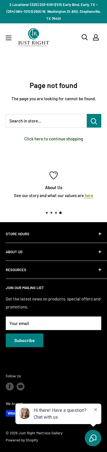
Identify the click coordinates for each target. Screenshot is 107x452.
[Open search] (85, 37)
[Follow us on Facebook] (10, 386)
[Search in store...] (94, 121)
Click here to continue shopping (53, 138)
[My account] (96, 37)
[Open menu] (8, 38)
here (88, 195)
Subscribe (24, 340)
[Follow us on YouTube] (21, 386)
